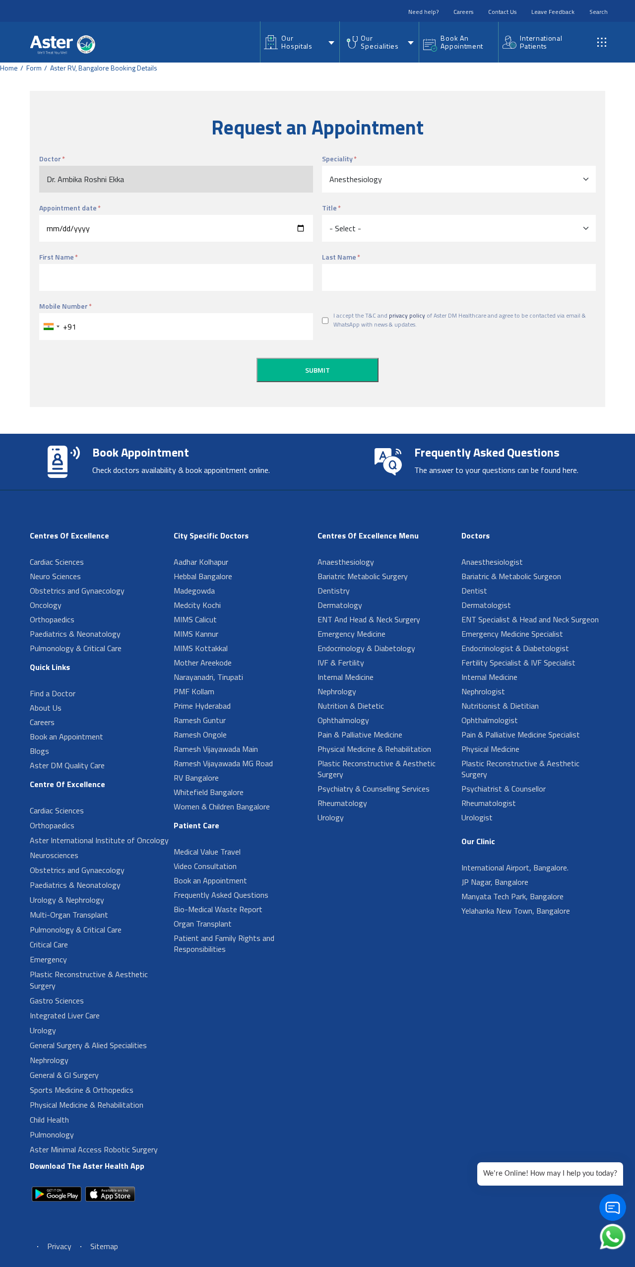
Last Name (339, 257)
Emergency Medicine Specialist (512, 634)
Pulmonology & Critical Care (76, 648)
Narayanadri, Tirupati (208, 677)
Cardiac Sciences (57, 562)
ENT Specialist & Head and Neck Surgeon (530, 619)
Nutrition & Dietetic (351, 706)
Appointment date (68, 207)
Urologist (477, 817)
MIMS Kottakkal (201, 648)
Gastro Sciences (57, 1000)
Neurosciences (54, 855)
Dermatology (340, 605)
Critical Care (49, 944)
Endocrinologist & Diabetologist (515, 648)
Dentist (474, 591)
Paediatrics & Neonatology (75, 634)
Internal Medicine (346, 677)
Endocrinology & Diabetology (366, 648)
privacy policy (407, 315)
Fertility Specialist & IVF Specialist (518, 662)
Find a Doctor (52, 693)
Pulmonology (52, 1134)
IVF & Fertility (341, 662)
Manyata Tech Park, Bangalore (512, 896)
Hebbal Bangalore (203, 576)
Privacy (59, 1246)
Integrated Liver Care (65, 1015)
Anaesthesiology (346, 562)
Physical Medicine (490, 749)
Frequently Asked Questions (221, 895)
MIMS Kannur (196, 634)
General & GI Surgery (64, 1075)
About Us (46, 708)
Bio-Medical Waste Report (218, 909)
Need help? (423, 11)
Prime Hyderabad (202, 706)
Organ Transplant (203, 924)
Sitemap (104, 1246)
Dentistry (334, 591)
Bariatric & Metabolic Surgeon (511, 576)
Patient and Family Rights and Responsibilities (224, 943)
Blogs (39, 751)
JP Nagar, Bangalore (494, 882)
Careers (463, 11)
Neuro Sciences (55, 576)
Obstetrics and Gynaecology (77, 591)
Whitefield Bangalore (209, 792)
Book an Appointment (66, 736)
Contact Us (502, 11)
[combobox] (51, 326)
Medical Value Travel (207, 852)
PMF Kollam (194, 691)
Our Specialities (379, 42)
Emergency (48, 959)
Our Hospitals (296, 42)
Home (9, 68)
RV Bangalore (196, 778)
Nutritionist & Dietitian (500, 706)
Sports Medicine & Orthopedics (81, 1090)
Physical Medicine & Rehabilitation (86, 1105)
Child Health (49, 1120)
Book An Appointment (462, 42)
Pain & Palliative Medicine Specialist (520, 734)
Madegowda (194, 591)
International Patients (541, 42)
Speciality (337, 158)
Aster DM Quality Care (67, 765)
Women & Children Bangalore (222, 806)
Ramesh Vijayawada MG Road (223, 763)
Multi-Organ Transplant (69, 915)
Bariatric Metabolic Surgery (363, 576)
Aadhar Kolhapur (201, 562)
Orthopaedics (52, 619)
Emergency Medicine (351, 634)
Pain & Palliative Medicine (360, 734)
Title (329, 207)
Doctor (50, 158)
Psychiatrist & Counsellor (503, 789)
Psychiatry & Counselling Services (374, 789)
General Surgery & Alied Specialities (88, 1045)
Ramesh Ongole (200, 734)
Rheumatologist (488, 803)
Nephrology (49, 1060)
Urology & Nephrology (67, 900)
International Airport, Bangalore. (515, 867)
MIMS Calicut (195, 619)
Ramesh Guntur (200, 720)
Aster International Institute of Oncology (99, 840)
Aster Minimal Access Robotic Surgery (94, 1149)
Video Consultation (205, 866)
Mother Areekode (203, 662)
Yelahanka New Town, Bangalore (515, 911)
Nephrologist (483, 691)
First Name (56, 257)
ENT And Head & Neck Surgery (369, 619)
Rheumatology (342, 803)
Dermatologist (486, 605)
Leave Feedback (552, 11)
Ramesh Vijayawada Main (216, 749)
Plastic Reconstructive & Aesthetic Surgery (89, 980)
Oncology (46, 605)
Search (598, 11)
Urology (43, 1030)
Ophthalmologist (489, 720)
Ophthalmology (343, 720)
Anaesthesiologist (492, 562)
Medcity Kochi (197, 605)
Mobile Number (63, 306)
